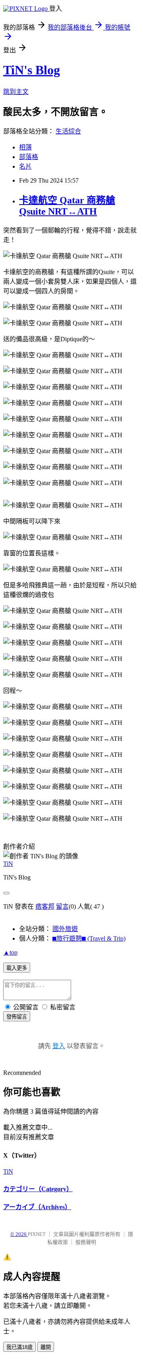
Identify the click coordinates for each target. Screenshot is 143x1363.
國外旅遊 (65, 928)
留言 (62, 906)
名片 (25, 166)
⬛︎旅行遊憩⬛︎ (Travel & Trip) (89, 938)
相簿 (25, 147)
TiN (8, 863)
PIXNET (37, 1234)
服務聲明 (85, 1242)
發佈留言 (16, 1017)
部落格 (28, 156)
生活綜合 (68, 131)
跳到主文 (16, 91)
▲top (10, 952)
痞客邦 (44, 906)
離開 (46, 1347)
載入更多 (16, 968)
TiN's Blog (31, 70)
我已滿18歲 (19, 1347)
